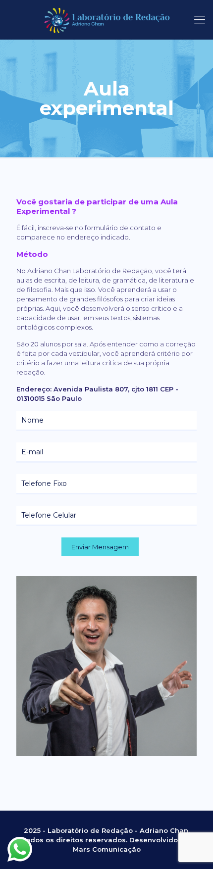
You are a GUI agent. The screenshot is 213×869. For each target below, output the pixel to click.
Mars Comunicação (107, 849)
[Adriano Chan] (106, 20)
